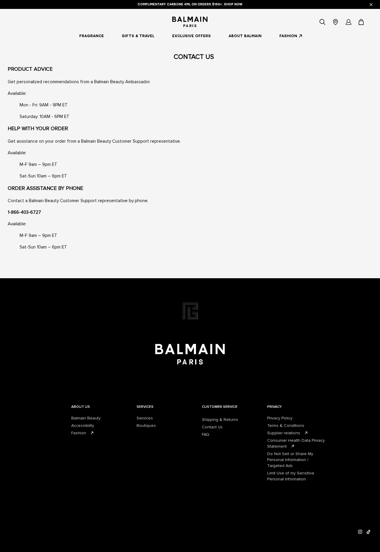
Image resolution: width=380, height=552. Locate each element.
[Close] (371, 4)
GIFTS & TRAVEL (138, 36)
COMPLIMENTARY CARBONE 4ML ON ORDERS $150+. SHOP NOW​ (190, 4)
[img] (360, 532)
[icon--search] (322, 22)
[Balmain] (190, 22)
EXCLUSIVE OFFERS (191, 36)
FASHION (288, 36)
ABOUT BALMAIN (245, 36)
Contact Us (212, 427)
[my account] (349, 22)
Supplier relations (283, 432)
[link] (362, 22)
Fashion (78, 432)
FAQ (205, 434)
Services (145, 418)
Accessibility (82, 425)
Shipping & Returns (220, 419)
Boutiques (146, 425)
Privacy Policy (279, 418)
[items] (362, 22)
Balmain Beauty (86, 418)
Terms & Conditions (285, 425)
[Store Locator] (335, 22)
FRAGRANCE (91, 36)
